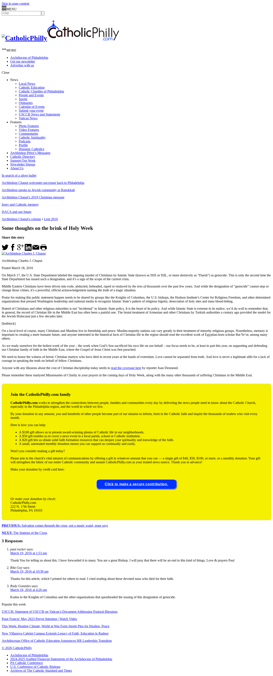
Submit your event (31, 110)
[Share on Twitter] (5, 249)
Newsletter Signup (22, 164)
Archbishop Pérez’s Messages (30, 153)
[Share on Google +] (20, 249)
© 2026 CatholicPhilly (17, 648)
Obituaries (26, 103)
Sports (23, 99)
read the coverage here (126, 368)
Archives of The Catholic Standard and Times (41, 670)
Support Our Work (22, 160)
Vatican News (28, 118)
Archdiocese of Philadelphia (29, 57)
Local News (27, 83)
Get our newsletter (22, 61)
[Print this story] (43, 249)
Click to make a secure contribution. (136, 484)
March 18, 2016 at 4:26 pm (28, 590)
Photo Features (29, 126)
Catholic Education (32, 87)
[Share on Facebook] (12, 249)
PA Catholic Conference (26, 663)
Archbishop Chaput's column (21, 219)
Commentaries (28, 133)
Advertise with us (22, 65)
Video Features (29, 130)
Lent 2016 (51, 219)
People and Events (31, 95)
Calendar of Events (32, 107)
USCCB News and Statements (39, 114)
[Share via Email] (35, 249)
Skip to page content (15, 3)
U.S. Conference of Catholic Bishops (35, 667)
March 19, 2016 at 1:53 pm (28, 553)
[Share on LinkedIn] (28, 249)
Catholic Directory (22, 156)
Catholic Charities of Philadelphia (41, 91)
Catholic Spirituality (32, 137)
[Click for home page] (60, 38)
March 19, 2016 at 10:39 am (29, 571)
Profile (23, 145)
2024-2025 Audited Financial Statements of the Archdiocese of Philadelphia (61, 659)
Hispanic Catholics (31, 149)
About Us (16, 168)
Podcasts (24, 141)
